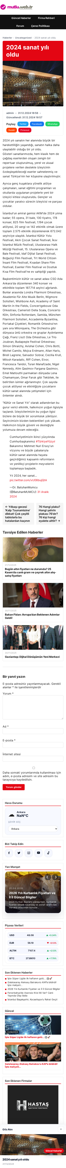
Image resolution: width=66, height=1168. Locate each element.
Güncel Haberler (21, 17)
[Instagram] (29, 853)
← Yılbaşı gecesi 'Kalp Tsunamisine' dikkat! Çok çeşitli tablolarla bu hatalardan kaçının (17, 513)
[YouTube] (38, 853)
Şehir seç (14, 822)
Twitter (23, 124)
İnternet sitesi (12, 754)
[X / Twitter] (19, 853)
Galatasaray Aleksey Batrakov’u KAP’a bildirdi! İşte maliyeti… (32, 983)
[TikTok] (48, 853)
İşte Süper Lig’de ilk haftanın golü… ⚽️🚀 (30, 978)
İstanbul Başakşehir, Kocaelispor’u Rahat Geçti (32, 999)
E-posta (9, 740)
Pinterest (24, 130)
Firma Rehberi (46, 17)
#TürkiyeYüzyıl (45, 441)
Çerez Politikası (40, 25)
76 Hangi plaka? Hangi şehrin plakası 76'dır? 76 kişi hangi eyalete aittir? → (49, 513)
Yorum (8, 693)
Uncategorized (23, 37)
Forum (20, 25)
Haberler (7, 37)
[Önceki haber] (48, 877)
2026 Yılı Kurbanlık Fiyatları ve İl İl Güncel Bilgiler (34, 989)
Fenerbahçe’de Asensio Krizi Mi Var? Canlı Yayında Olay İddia (30, 994)
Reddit (11, 130)
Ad (6, 726)
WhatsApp (53, 124)
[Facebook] (9, 853)
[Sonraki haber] (55, 877)
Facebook (37, 124)
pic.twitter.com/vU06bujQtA (28, 480)
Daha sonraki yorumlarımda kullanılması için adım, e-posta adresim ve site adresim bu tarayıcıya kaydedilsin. (32, 776)
